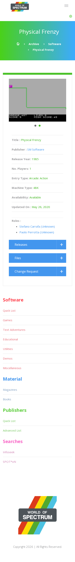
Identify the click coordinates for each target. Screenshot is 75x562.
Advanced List (12, 430)
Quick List (9, 310)
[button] (70, 16)
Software (54, 44)
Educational (10, 339)
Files (18, 258)
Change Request (26, 271)
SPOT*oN (9, 462)
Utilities (8, 349)
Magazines (10, 390)
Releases (21, 244)
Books (7, 399)
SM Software (35, 149)
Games (7, 320)
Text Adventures (14, 330)
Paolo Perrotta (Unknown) (36, 232)
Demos (7, 358)
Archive (34, 44)
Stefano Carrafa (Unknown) (37, 226)
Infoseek (8, 452)
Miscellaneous (12, 368)
